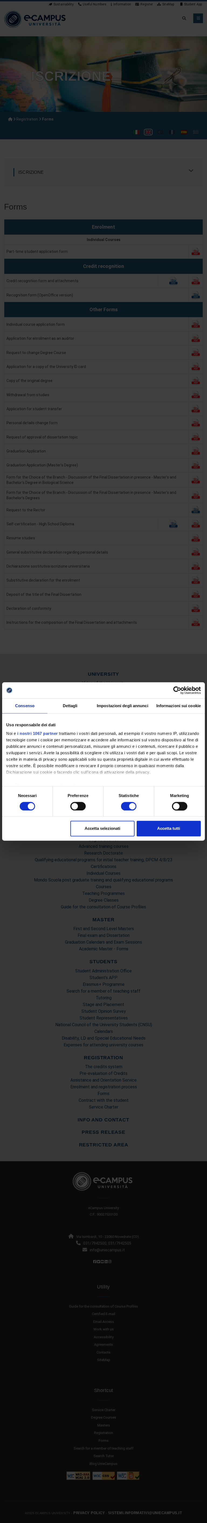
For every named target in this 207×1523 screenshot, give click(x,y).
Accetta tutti (168, 828)
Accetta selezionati (102, 828)
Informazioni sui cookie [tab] (178, 705)
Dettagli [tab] (70, 705)
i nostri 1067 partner (37, 733)
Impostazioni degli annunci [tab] (122, 705)
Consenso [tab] (24, 705)
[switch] (78, 806)
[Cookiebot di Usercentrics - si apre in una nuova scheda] (177, 690)
